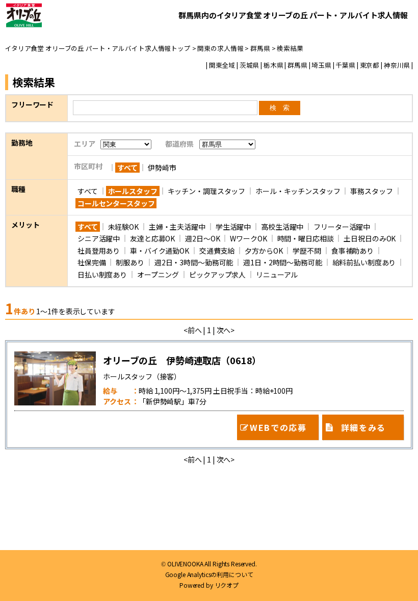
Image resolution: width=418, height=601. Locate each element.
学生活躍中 (233, 227)
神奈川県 (397, 65)
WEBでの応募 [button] (278, 427)
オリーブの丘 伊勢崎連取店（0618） (182, 360)
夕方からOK (263, 250)
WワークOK (248, 238)
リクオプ (227, 585)
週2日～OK (202, 238)
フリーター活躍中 (342, 227)
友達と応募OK (152, 238)
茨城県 (249, 65)
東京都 (370, 65)
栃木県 (273, 65)
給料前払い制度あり (364, 262)
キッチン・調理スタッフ (206, 191)
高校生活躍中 (282, 227)
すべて (127, 167)
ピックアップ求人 (217, 274)
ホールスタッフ (133, 191)
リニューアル (277, 274)
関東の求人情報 (220, 48)
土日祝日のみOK (370, 238)
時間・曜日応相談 (305, 238)
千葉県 (345, 65)
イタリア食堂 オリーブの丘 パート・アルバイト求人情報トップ (98, 48)
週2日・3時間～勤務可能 (193, 262)
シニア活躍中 (98, 238)
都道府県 (179, 144)
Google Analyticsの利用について (209, 574)
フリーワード (32, 104)
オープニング (158, 274)
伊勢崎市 (162, 167)
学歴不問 (307, 250)
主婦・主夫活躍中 (177, 227)
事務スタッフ (371, 191)
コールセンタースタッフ (115, 203)
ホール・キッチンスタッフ (297, 191)
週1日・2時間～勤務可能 (282, 262)
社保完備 (91, 262)
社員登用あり (98, 250)
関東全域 (222, 65)
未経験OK (123, 227)
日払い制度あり (102, 274)
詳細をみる (363, 427)
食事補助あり (352, 250)
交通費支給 (216, 250)
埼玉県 (321, 65)
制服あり (130, 262)
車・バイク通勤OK (159, 250)
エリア (84, 144)
